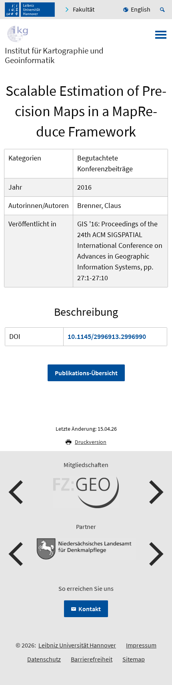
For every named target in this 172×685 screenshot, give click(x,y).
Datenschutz (44, 659)
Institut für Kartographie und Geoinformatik (54, 55)
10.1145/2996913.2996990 (107, 336)
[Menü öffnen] (160, 37)
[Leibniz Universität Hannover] (30, 9)
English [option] (140, 9)
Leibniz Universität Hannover (77, 645)
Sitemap (133, 659)
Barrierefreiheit (91, 659)
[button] (17, 492)
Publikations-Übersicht (86, 373)
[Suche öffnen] (163, 9)
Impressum (141, 645)
